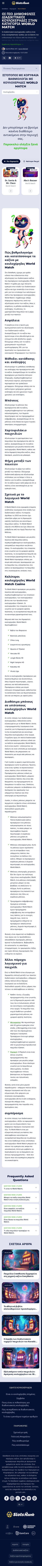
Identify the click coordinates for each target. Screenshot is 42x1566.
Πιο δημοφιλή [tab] (12, 161)
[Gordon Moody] (29, 1527)
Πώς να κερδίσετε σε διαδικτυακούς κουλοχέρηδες (18, 1411)
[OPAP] (16, 1527)
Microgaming (15, 1022)
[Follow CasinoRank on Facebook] (6, 1498)
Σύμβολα (20, 1398)
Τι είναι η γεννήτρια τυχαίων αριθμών (20, 1416)
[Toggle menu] (3, 3)
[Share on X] (4, 58)
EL (19, 1504)
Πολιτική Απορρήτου (20, 1436)
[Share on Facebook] (9, 58)
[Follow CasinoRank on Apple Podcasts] (34, 1498)
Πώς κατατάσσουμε (20, 1445)
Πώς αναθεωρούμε (20, 1440)
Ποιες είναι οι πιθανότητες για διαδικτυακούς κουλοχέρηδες (16, 1404)
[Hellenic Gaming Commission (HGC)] (7, 1527)
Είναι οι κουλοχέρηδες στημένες (20, 1394)
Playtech (13, 1052)
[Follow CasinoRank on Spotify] (29, 1498)
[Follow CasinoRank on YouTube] (23, 1498)
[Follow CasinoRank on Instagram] (12, 1498)
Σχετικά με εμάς (21, 1432)
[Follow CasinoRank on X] (17, 1498)
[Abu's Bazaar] (30, 181)
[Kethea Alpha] (9, 1533)
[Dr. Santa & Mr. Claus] (11, 181)
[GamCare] (22, 1533)
